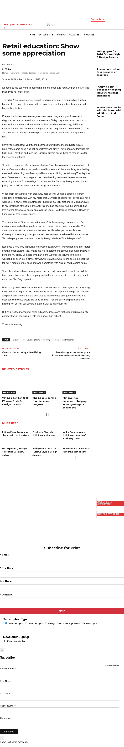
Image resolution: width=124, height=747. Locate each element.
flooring (47, 340)
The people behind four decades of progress (44, 401)
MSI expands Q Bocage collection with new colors (14, 451)
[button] (114, 35)
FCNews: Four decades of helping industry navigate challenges (74, 402)
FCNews (15, 340)
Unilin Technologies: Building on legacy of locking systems (74, 435)
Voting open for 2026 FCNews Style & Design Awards (15, 401)
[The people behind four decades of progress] (46, 384)
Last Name (5, 693)
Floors (56, 340)
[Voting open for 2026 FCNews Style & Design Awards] (16, 384)
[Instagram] (66, 503)
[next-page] (47, 414)
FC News (8, 69)
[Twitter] (66, 514)
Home (5, 73)
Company (5, 718)
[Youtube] (66, 519)
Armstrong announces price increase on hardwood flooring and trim (71, 355)
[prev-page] (45, 414)
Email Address (8, 668)
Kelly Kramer (68, 340)
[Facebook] (66, 498)
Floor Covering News (31, 340)
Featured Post (9, 392)
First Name (5, 681)
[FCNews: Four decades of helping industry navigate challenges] (76, 384)
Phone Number (8, 705)
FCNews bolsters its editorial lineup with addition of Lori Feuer (109, 112)
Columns (15, 73)
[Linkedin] (66, 508)
